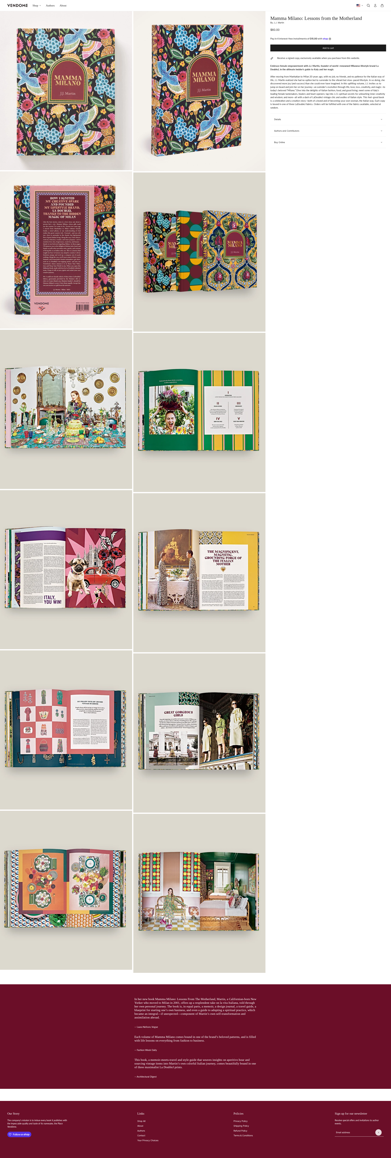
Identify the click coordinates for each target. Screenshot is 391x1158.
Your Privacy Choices (147, 1140)
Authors (141, 1130)
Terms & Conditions (243, 1135)
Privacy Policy (241, 1121)
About (140, 1125)
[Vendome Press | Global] (17, 5)
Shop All (141, 1121)
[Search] (368, 5)
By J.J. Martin (277, 22)
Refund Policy (240, 1130)
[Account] (375, 5)
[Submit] (378, 1132)
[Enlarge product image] (66, 90)
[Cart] (382, 5)
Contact (141, 1135)
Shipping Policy (241, 1125)
